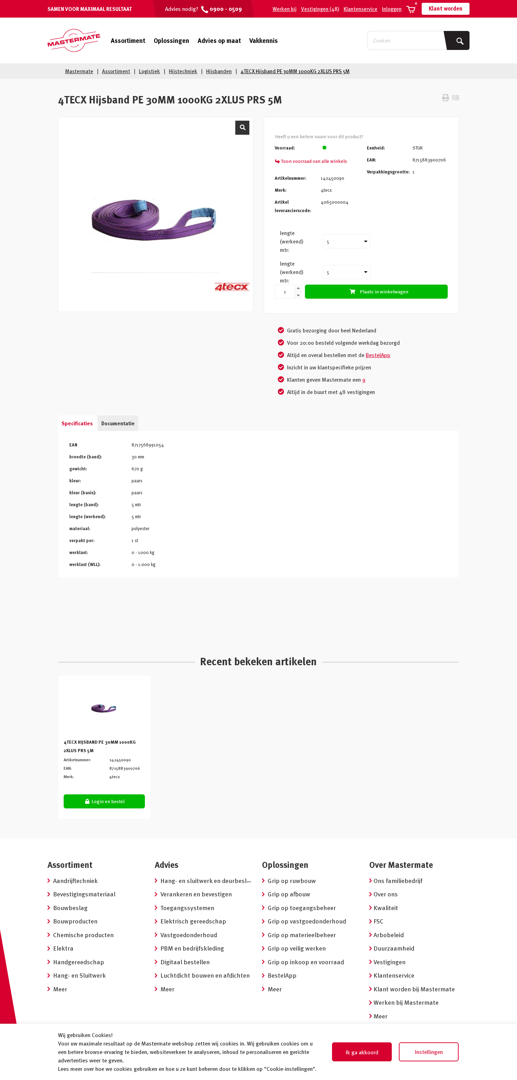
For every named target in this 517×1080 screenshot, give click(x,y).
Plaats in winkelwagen (384, 291)
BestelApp (378, 355)
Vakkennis (263, 40)
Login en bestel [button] (107, 801)
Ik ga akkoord (362, 1052)
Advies (166, 864)
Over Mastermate (401, 864)
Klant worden (445, 8)
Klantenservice (360, 9)
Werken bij (284, 9)
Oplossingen (171, 40)
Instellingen (429, 1052)
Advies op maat (219, 40)
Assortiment (128, 40)
